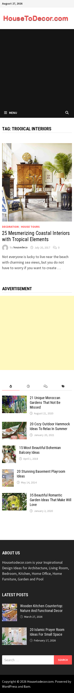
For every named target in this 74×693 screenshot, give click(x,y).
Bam (27, 686)
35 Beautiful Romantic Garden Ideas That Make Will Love (50, 500)
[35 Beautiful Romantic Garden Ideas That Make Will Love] (14, 495)
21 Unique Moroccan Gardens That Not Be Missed (45, 402)
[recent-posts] (28, 386)
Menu (13, 113)
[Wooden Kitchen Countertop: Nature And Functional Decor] (9, 606)
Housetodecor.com (40, 681)
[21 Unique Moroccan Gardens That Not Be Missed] (14, 398)
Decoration (10, 227)
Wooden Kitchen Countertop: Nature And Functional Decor (41, 608)
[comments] (45, 386)
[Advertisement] (37, 68)
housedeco (21, 247)
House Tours (30, 227)
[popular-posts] (11, 386)
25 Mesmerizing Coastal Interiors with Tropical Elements (36, 236)
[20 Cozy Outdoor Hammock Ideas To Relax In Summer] (14, 424)
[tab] (11, 386)
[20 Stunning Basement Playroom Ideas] (8, 472)
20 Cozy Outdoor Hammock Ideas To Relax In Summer (50, 426)
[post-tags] (63, 386)
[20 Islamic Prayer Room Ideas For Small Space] (14, 630)
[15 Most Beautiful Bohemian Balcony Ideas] (9, 448)
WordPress (9, 686)
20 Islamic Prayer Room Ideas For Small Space (47, 631)
